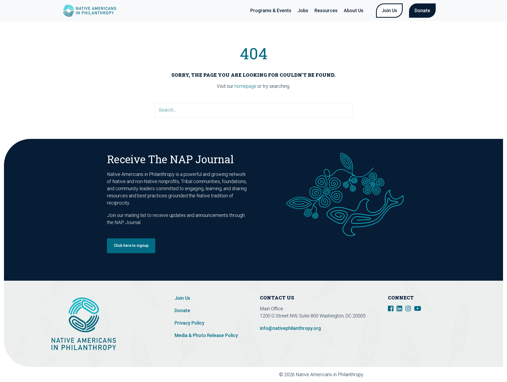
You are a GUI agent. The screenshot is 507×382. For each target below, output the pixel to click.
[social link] (390, 308)
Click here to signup (131, 245)
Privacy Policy (189, 323)
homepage (245, 86)
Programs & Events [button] (270, 10)
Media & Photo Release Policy (206, 335)
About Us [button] (353, 10)
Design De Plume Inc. (412, 374)
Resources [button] (325, 10)
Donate (422, 10)
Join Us (389, 10)
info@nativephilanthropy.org (290, 328)
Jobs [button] (303, 10)
